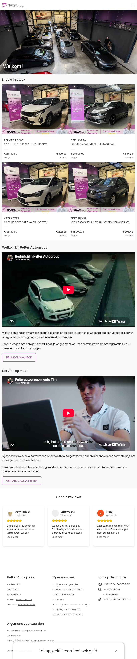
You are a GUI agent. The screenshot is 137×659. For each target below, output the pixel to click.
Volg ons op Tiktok (116, 599)
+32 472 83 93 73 (26, 604)
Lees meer (12, 536)
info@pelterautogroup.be (65, 584)
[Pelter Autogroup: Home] (13, 4)
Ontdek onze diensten (22, 480)
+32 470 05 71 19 (24, 599)
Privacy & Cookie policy (18, 640)
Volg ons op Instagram (111, 592)
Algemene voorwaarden (42, 640)
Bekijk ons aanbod (19, 357)
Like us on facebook (116, 584)
